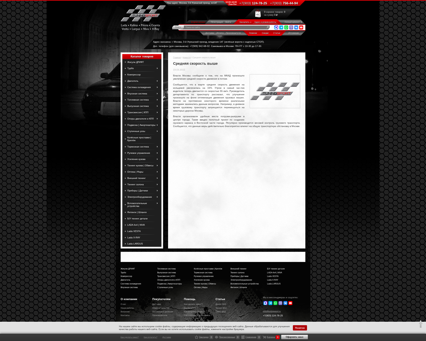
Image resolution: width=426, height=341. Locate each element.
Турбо (130, 68)
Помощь (189, 299)
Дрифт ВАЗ (220, 304)
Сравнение (243, 337)
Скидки (265, 33)
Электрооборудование (139, 197)
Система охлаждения (139, 87)
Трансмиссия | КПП (137, 112)
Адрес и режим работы (265, 22)
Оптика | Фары (135, 171)
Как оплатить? (150, 337)
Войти (228, 22)
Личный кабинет (292, 22)
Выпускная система (138, 106)
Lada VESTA (134, 231)
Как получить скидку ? (194, 312)
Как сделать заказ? (130, 337)
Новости (187, 57)
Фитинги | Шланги (137, 212)
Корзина (264, 337)
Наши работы (127, 308)
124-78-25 (253, 3)
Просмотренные (216, 337)
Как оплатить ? (191, 308)
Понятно (300, 328)
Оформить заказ (294, 337)
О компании (129, 299)
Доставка (210, 33)
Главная (177, 57)
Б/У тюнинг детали (137, 218)
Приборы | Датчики (137, 190)
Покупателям (161, 299)
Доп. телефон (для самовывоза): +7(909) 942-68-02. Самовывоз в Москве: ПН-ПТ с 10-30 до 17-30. (207, 46)
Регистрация (217, 22)
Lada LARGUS (135, 243)
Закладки (196, 337)
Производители (233, 33)
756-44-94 (284, 3)
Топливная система (138, 99)
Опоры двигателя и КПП (140, 118)
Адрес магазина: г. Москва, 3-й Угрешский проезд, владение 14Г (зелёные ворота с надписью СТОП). (208, 41)
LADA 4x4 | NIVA (136, 225)
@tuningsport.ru (272, 311)
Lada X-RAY (133, 237)
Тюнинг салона (135, 184)
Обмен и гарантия (160, 308)
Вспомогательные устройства (137, 204)
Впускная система (137, 93)
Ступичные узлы (136, 131)
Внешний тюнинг (136, 178)
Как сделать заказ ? (193, 304)
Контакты (125, 315)
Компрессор (134, 74)
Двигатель (132, 81)
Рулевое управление (138, 153)
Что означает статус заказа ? (197, 315)
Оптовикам (293, 33)
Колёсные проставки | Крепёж (139, 139)
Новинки (253, 33)
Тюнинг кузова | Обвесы (140, 165)
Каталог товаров (142, 56)
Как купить (244, 22)
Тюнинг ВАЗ (220, 308)
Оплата (220, 33)
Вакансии (125, 312)
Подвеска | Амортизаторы (141, 125)
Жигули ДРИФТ (135, 62)
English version (198, 22)
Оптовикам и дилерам (162, 312)
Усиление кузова (136, 159)
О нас (123, 304)
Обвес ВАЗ (220, 312)
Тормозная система (138, 146)
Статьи (276, 33)
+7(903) (273, 315)
